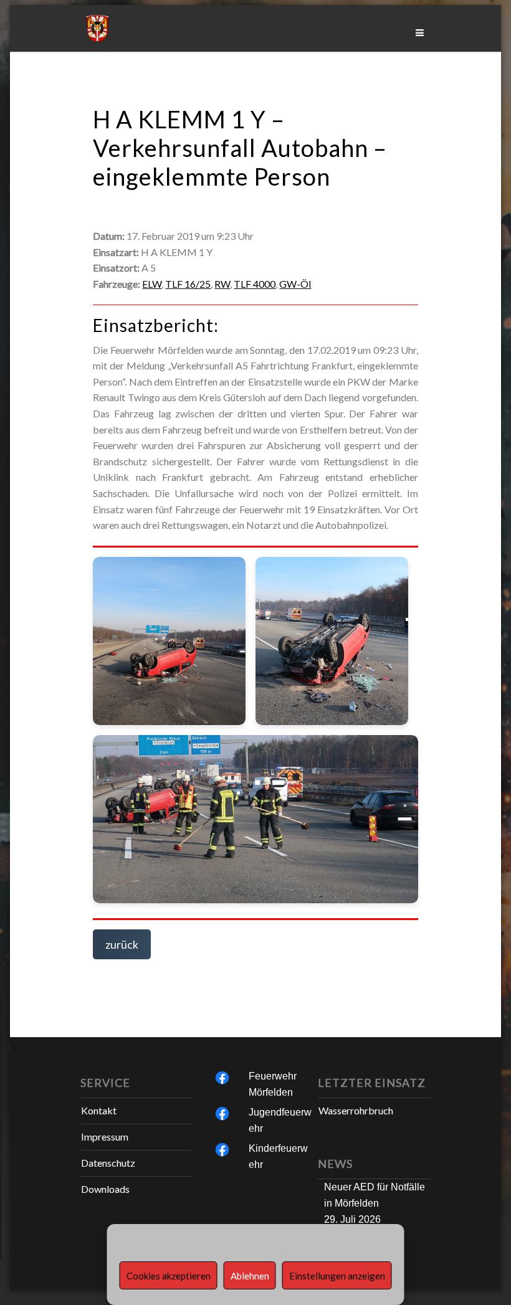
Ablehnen (250, 1275)
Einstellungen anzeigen (337, 1275)
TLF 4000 (254, 284)
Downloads (105, 1189)
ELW (151, 284)
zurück (121, 944)
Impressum (104, 1136)
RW (222, 284)
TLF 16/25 (188, 284)
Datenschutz (108, 1163)
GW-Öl (295, 284)
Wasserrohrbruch (355, 1110)
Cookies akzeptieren (169, 1275)
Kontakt (99, 1110)
